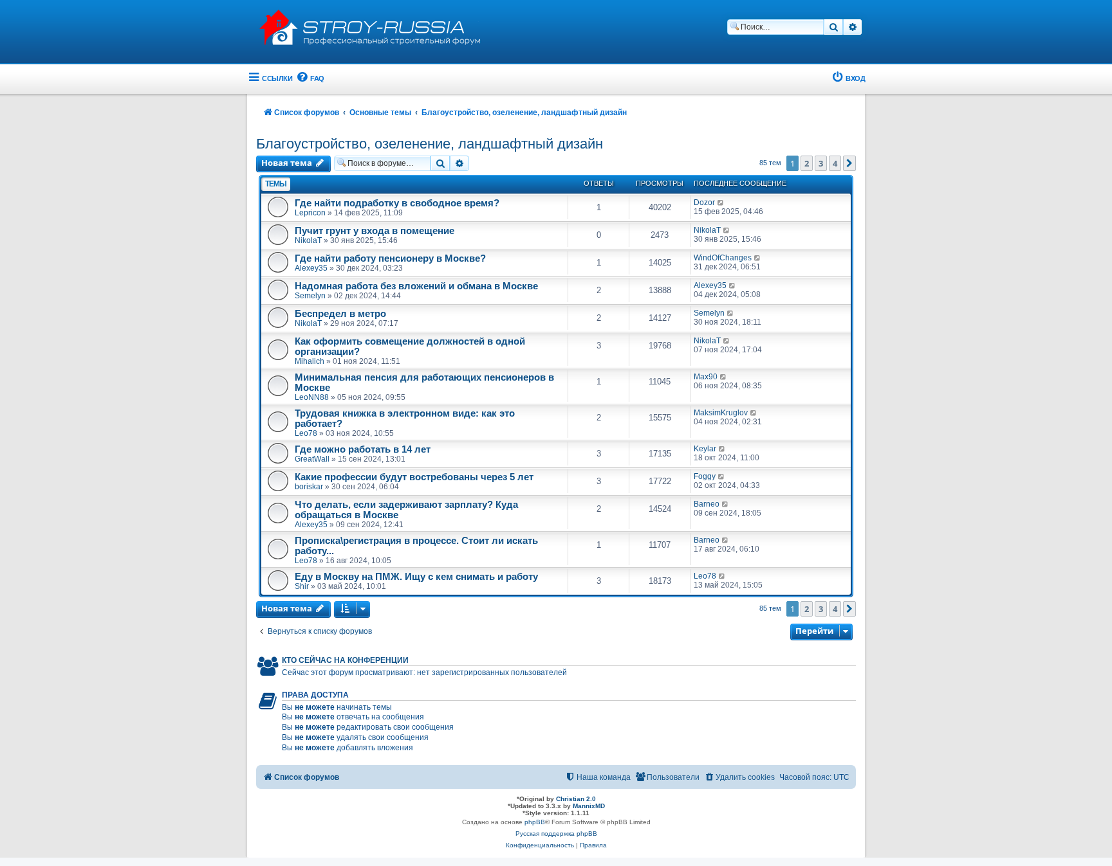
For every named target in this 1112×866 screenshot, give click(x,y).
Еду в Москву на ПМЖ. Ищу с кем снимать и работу (416, 577)
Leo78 (306, 433)
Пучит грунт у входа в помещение (374, 231)
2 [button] (806, 163)
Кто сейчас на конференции (345, 660)
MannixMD (589, 805)
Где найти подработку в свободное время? (397, 203)
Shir (302, 586)
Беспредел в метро (340, 314)
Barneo (706, 504)
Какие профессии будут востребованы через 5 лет (414, 477)
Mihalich (309, 361)
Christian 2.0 (576, 798)
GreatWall (312, 459)
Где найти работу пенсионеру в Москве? (390, 258)
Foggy (705, 476)
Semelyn (310, 295)
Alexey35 (311, 268)
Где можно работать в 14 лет (363, 449)
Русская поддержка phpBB (556, 833)
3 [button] (821, 163)
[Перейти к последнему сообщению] (721, 202)
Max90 (706, 376)
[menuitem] (309, 78)
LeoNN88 (312, 397)
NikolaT (308, 240)
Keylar (705, 448)
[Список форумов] (378, 25)
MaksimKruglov (721, 412)
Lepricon (310, 212)
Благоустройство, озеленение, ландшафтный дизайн (429, 144)
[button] (849, 163)
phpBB (534, 821)
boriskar (309, 486)
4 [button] (835, 163)
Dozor (704, 202)
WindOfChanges (723, 257)
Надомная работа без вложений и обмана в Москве (416, 286)
